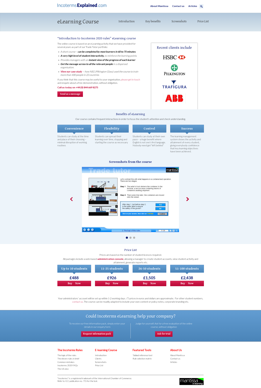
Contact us (178, 6)
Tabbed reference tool (142, 355)
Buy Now (74, 283)
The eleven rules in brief (68, 358)
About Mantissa (159, 6)
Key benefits (153, 21)
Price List (203, 21)
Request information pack (97, 333)
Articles (192, 6)
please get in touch (130, 79)
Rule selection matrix (142, 358)
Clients (98, 358)
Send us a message (70, 94)
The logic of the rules (66, 355)
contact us (77, 301)
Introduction (127, 21)
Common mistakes (65, 362)
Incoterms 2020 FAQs (67, 365)
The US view (63, 369)
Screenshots (179, 21)
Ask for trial (163, 333)
